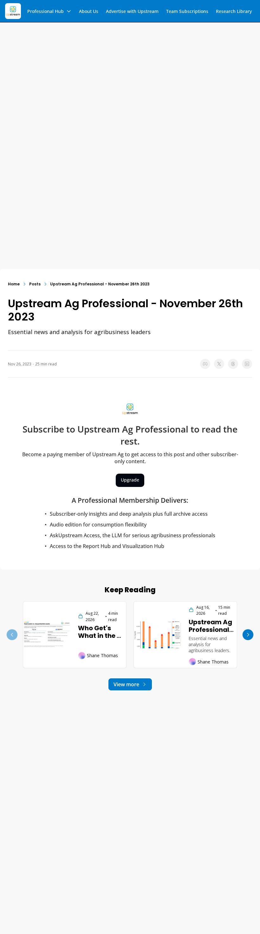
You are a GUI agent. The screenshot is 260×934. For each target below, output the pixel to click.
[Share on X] (219, 364)
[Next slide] (248, 634)
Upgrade (130, 480)
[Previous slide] (12, 634)
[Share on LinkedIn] (247, 364)
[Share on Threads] (233, 364)
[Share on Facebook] (205, 364)
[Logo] (13, 11)
